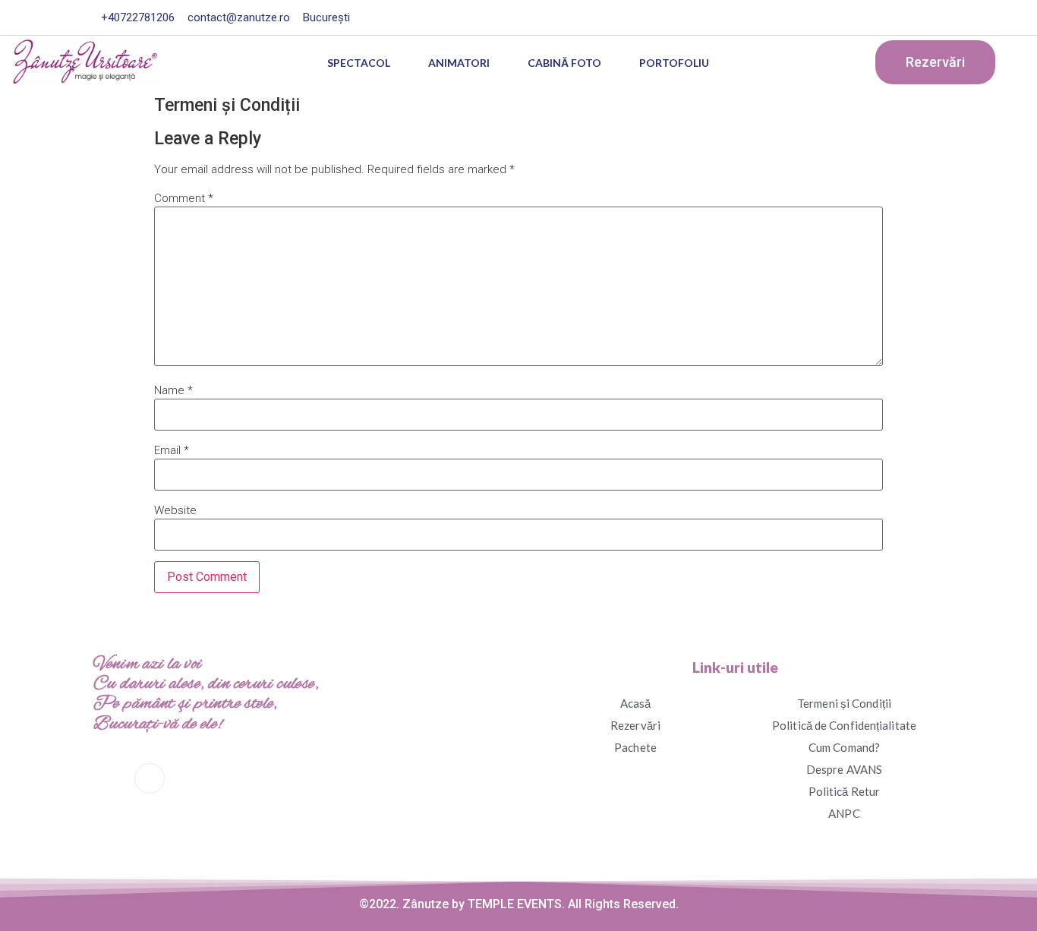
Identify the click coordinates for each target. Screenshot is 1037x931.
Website (175, 510)
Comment (183, 198)
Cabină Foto (564, 62)
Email (171, 450)
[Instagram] (893, 17)
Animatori (459, 62)
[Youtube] (923, 17)
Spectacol (358, 62)
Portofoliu (674, 62)
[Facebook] (863, 17)
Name (173, 390)
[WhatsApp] (190, 779)
